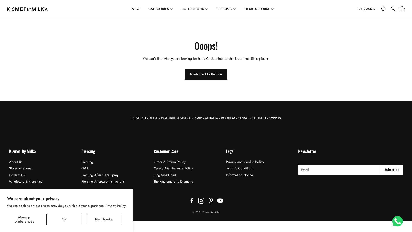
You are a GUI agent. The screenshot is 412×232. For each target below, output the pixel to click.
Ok (64, 219)
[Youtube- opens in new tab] (220, 201)
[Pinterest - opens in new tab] (211, 201)
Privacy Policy (116, 205)
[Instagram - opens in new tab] (201, 201)
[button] (383, 9)
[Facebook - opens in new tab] (192, 201)
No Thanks (103, 219)
